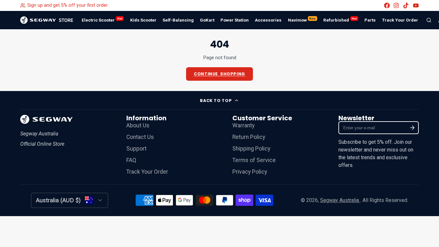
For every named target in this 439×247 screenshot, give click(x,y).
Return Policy (248, 137)
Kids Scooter (143, 20)
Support (136, 148)
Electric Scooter (102, 20)
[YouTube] (416, 5)
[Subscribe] (412, 127)
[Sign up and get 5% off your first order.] (64, 5)
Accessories (268, 20)
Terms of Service (254, 160)
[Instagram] (396, 5)
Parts (370, 20)
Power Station (234, 20)
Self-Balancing (178, 20)
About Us (137, 125)
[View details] (46, 119)
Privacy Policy (249, 172)
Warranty (243, 125)
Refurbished (340, 20)
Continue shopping (219, 74)
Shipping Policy (251, 148)
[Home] (46, 20)
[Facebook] (387, 5)
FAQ (131, 160)
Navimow (302, 20)
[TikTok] (406, 5)
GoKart (207, 20)
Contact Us (140, 137)
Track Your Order (400, 20)
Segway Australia (340, 200)
